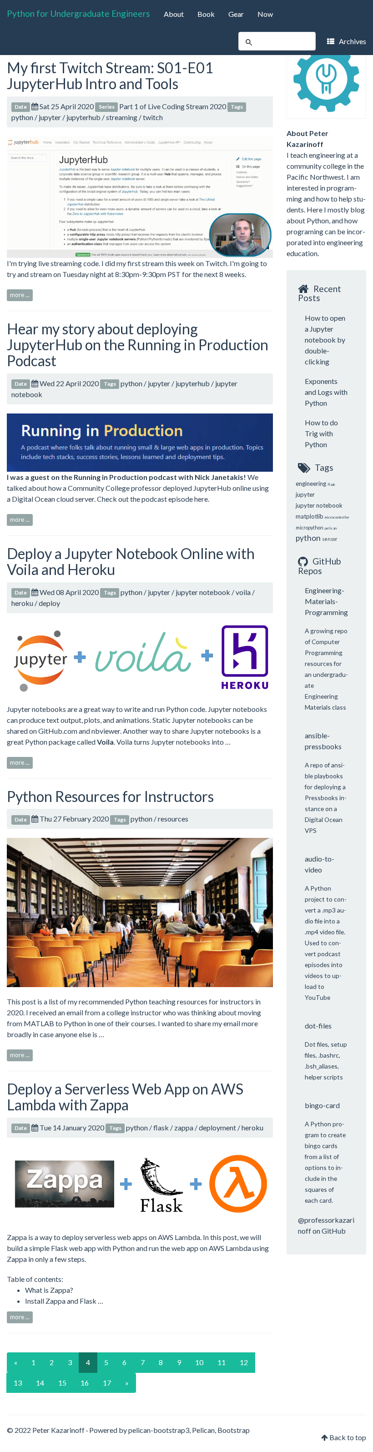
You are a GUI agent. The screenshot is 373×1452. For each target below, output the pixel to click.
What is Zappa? (49, 1290)
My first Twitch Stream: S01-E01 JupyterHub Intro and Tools (110, 75)
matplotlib (309, 516)
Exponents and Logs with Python (326, 392)
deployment (217, 1127)
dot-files (318, 1025)
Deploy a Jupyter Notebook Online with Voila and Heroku (131, 561)
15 (62, 1382)
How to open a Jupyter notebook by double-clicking (325, 339)
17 (107, 1382)
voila (243, 592)
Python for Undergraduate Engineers (78, 13)
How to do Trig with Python (321, 433)
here (201, 498)
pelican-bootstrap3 (158, 1430)
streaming (121, 117)
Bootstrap (233, 1430)
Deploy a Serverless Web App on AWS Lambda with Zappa (125, 1097)
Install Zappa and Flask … (64, 1300)
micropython (309, 527)
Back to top (347, 1437)
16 (85, 1382)
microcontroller (337, 517)
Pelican (203, 1430)
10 (199, 1362)
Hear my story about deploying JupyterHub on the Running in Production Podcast (137, 344)
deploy (49, 603)
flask (161, 1127)
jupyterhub (83, 117)
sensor (330, 539)
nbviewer (105, 730)
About (174, 14)
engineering (311, 483)
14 (40, 1382)
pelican (331, 528)
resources (173, 818)
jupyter (50, 117)
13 (18, 1382)
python (22, 117)
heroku (22, 603)
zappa (183, 1127)
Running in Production (110, 477)
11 (221, 1362)
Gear (236, 14)
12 (244, 1362)
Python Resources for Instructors (110, 796)
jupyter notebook (203, 592)
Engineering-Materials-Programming (326, 601)
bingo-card (322, 1105)
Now (265, 14)
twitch (153, 117)
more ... (20, 294)
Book (206, 14)
